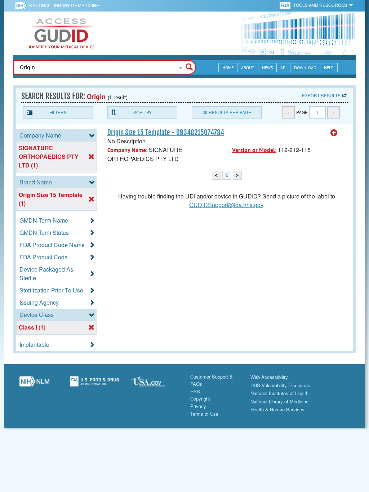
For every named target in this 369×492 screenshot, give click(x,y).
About (247, 67)
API (283, 67)
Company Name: (127, 150)
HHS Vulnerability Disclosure (280, 385)
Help (329, 67)
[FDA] (286, 5)
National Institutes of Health (279, 393)
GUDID (62, 33)
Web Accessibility (269, 377)
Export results (321, 95)
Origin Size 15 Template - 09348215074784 (165, 132)
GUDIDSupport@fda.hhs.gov (226, 205)
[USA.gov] (154, 384)
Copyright (200, 398)
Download (305, 67)
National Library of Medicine (64, 5)
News (267, 67)
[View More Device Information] (334, 133)
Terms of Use (204, 413)
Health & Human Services (277, 409)
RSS (195, 391)
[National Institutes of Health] (22, 5)
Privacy (198, 406)
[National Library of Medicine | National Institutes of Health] (34, 384)
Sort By (142, 112)
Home (228, 67)
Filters (58, 112)
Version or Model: (254, 150)
